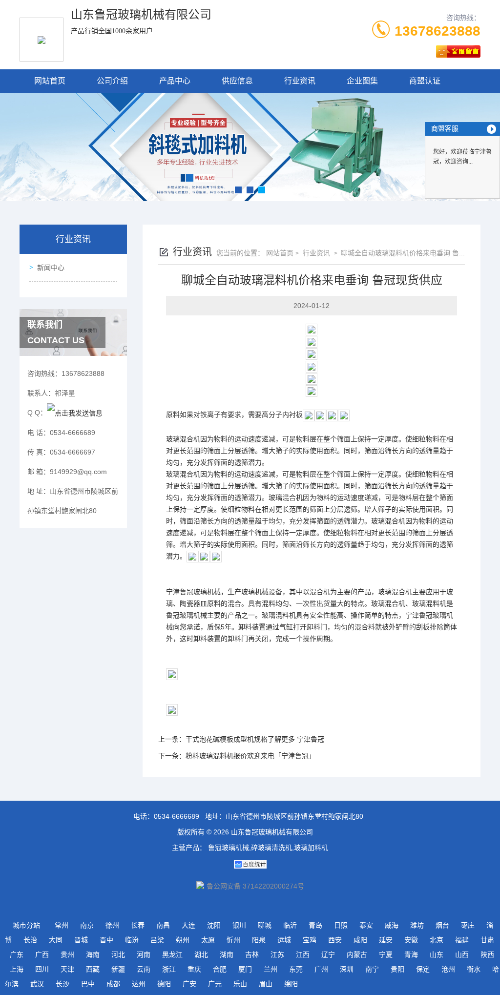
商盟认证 (424, 81)
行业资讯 (299, 81)
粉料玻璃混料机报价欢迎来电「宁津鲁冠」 (250, 756)
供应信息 (237, 81)
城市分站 (26, 925)
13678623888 (437, 31)
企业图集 (362, 81)
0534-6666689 (176, 816)
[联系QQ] (75, 412)
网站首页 (49, 81)
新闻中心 (50, 267)
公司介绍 (112, 81)
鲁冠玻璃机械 (200, 592)
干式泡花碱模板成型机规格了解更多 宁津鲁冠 (255, 739)
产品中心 (174, 81)
